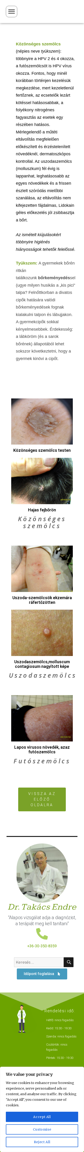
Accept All (42, 1117)
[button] (11, 11)
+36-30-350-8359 (42, 946)
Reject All (42, 1142)
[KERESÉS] (69, 962)
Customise (42, 1129)
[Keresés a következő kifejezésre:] (39, 962)
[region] (42, 1109)
